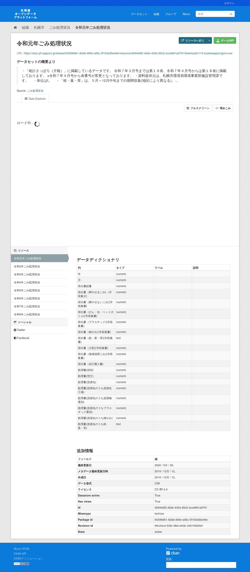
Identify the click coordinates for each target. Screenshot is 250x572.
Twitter (20, 330)
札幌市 (39, 27)
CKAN (172, 553)
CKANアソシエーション (28, 558)
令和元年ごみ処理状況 (92, 27)
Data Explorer (37, 99)
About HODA (21, 549)
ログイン (229, 3)
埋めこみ (225, 108)
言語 (168, 559)
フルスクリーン (200, 108)
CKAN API (20, 553)
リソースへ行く (194, 40)
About (186, 14)
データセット (139, 14)
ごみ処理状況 (59, 27)
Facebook (22, 338)
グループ (170, 14)
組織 (156, 14)
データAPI (227, 40)
